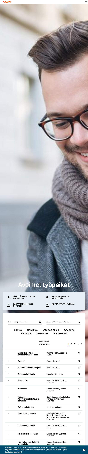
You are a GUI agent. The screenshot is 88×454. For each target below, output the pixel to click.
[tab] (44, 354)
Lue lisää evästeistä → (13, 452)
